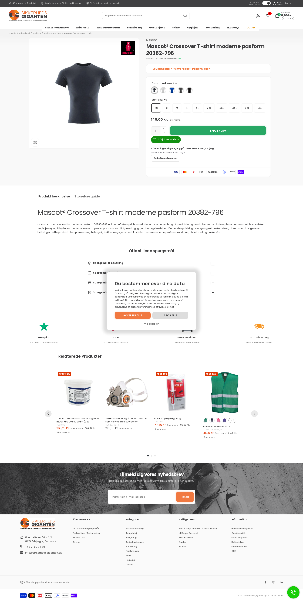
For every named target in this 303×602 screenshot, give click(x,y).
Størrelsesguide (87, 196)
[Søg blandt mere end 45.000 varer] (185, 15)
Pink (218, 420)
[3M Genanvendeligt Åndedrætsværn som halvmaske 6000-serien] (127, 392)
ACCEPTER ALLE (132, 315)
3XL (222, 108)
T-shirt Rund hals (52, 33)
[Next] (254, 413)
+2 (232, 420)
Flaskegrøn (205, 420)
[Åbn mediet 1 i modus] (84, 93)
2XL (209, 108)
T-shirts (37, 33)
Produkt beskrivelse (54, 196)
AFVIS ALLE (170, 315)
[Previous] (48, 413)
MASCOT (151, 40)
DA (286, 3)
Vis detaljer (151, 324)
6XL (260, 108)
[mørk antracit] (181, 90)
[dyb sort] (189, 90)
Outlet (116, 337)
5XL (247, 108)
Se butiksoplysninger (165, 158)
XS (156, 108)
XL (197, 108)
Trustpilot (44, 337)
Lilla (224, 420)
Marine (212, 420)
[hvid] (163, 90)
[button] (284, 16)
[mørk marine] (154, 90)
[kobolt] (172, 90)
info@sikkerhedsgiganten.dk (43, 552)
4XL (234, 108)
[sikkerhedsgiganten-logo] (37, 529)
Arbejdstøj (24, 33)
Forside (12, 33)
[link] (22, 3)
